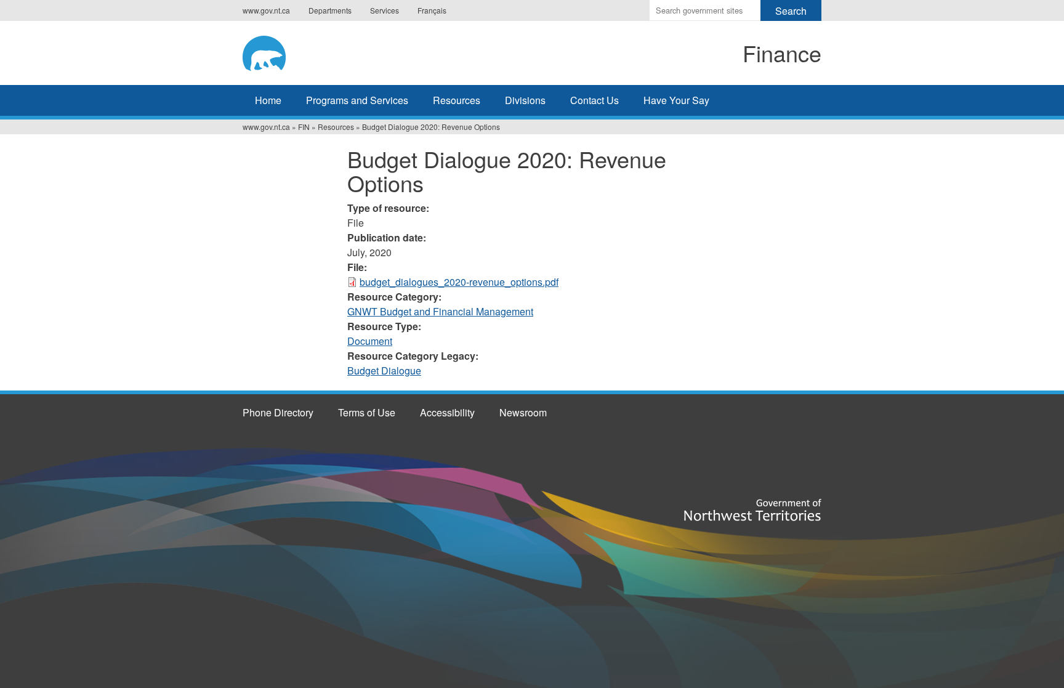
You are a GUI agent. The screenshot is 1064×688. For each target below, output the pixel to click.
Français (431, 10)
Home (268, 100)
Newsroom (523, 412)
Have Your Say (676, 100)
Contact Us (594, 100)
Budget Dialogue (384, 370)
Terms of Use (366, 412)
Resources (456, 100)
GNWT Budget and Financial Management (440, 311)
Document (369, 341)
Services (384, 10)
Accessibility (447, 412)
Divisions (525, 100)
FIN (304, 126)
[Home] (345, 51)
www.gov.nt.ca (266, 10)
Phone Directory (278, 412)
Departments (330, 10)
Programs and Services (357, 100)
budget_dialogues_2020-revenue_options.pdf (459, 282)
